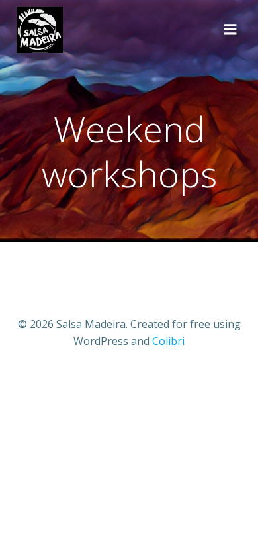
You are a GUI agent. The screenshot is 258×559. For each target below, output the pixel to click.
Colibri (168, 341)
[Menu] (230, 30)
